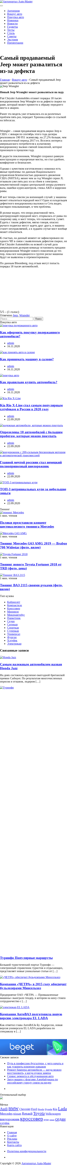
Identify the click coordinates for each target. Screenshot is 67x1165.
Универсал (13, 634)
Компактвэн (14, 605)
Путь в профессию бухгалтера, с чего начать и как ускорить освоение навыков (35, 1065)
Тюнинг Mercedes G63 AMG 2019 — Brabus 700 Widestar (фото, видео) (33, 545)
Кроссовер (13, 608)
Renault (27, 1113)
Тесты (10, 29)
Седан (11, 621)
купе (46, 1119)
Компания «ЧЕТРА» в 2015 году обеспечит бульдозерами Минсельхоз (33, 986)
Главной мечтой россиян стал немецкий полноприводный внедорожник (31, 464)
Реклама (12, 1138)
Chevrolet (24, 1109)
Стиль (11, 33)
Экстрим (12, 39)
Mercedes (6, 1113)
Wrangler (24, 315)
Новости (12, 23)
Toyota (39, 1113)
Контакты (13, 1141)
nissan (17, 1113)
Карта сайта (14, 1145)
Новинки (12, 20)
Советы (11, 36)
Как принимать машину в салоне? (27, 359)
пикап (51, 1120)
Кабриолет (13, 602)
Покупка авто (15, 17)
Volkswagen (53, 1113)
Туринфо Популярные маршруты (26, 958)
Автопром (13, 10)
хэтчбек (4, 1123)
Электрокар (14, 643)
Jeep (15, 315)
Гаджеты (12, 26)
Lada (62, 1108)
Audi (4, 1109)
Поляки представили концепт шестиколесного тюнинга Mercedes (27, 524)
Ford (34, 1109)
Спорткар (13, 627)
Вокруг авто (14, 13)
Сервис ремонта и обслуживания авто (30, 1076)
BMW (13, 1109)
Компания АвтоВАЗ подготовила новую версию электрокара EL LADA (31, 1016)
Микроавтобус (16, 614)
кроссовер (31, 1118)
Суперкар (13, 630)
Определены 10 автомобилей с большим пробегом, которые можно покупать (31, 434)
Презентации (15, 42)
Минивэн (13, 611)
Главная (12, 1132)
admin (10, 343)
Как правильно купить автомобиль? (28, 382)
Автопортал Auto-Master (36, 1163)
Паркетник (14, 618)
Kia (55, 1109)
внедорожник (9, 1119)
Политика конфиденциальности (26, 1151)
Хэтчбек (12, 640)
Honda (41, 1109)
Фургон (12, 637)
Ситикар (12, 624)
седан (60, 1118)
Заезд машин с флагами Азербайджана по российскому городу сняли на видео (32, 1081)
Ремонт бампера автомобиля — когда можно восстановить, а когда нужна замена (34, 1071)
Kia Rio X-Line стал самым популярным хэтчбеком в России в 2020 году (31, 407)
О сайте (12, 1135)
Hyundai (48, 1109)
